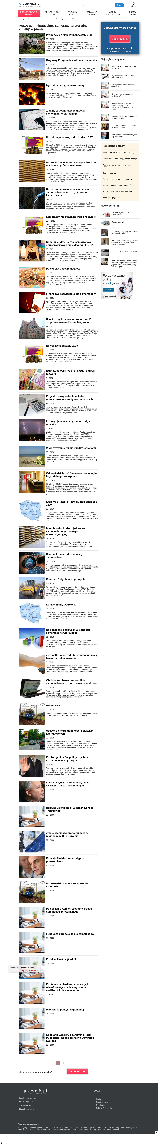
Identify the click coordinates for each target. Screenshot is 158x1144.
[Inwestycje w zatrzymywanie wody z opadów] (32, 440)
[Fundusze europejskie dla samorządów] (31, 953)
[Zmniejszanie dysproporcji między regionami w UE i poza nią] (37, 852)
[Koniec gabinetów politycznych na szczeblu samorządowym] (33, 776)
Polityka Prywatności (104, 1108)
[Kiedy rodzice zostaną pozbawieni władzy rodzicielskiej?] (104, 235)
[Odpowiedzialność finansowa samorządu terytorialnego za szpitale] (33, 492)
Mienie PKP (53, 705)
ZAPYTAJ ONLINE (77, 1071)
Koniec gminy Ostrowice (61, 604)
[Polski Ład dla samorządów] (35, 287)
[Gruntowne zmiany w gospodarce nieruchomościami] (105, 120)
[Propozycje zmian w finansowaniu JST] (35, 54)
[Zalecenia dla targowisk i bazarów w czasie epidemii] (105, 129)
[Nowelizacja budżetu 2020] (33, 364)
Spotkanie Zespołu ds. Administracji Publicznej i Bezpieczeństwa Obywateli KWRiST (70, 1037)
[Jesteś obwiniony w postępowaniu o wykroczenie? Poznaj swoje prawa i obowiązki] (105, 244)
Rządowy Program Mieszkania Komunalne (72, 60)
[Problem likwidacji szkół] (31, 978)
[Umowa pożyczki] (105, 226)
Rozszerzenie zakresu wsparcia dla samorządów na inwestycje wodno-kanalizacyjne (67, 192)
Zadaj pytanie (120, 38)
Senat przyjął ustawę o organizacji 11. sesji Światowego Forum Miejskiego (69, 321)
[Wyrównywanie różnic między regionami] (35, 467)
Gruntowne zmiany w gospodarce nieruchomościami (124, 117)
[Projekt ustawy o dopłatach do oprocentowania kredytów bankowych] (38, 415)
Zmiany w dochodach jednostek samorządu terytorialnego (65, 112)
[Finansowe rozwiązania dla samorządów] (33, 313)
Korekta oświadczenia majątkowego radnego (120, 159)
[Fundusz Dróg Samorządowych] (32, 598)
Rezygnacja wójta (109, 173)
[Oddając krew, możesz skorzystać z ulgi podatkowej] (105, 138)
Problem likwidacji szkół (61, 959)
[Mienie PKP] (35, 724)
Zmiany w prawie (92, 13)
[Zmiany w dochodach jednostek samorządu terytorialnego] (35, 129)
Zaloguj (133, 6)
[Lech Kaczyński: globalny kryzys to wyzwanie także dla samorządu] (37, 801)
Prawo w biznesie (72, 13)
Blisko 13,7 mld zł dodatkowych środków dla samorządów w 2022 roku (71, 164)
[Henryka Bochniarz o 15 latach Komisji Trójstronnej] (31, 827)
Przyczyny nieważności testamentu (124, 251)
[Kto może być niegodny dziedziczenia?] (106, 216)
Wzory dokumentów (112, 13)
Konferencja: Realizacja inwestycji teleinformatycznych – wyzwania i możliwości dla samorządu (67, 987)
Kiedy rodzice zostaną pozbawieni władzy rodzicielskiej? (124, 232)
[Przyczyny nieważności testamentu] (105, 255)
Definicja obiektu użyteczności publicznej (118, 152)
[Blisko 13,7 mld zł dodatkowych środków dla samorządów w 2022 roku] (34, 181)
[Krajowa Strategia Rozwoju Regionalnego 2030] (30, 521)
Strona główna (23, 19)
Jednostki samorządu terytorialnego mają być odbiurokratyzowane (71, 656)
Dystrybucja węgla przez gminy (65, 85)
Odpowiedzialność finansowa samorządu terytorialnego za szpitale (71, 475)
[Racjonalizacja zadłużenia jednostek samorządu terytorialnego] (33, 649)
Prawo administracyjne (48, 19)
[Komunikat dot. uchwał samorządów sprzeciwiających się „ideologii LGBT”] (33, 261)
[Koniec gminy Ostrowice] (30, 623)
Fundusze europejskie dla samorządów (70, 933)
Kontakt (99, 1099)
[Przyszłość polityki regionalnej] (31, 1028)
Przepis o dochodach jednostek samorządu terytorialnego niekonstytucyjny (65, 531)
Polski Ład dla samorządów (63, 268)
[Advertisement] (79, 1139)
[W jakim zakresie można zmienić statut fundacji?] (105, 79)
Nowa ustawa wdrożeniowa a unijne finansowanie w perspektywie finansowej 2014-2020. (123, 106)
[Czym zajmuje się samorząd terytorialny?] (105, 98)
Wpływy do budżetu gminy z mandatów (117, 185)
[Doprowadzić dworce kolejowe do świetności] (35, 902)
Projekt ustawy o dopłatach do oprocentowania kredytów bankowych (69, 398)
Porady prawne (102, 1102)
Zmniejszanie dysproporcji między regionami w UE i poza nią (67, 834)
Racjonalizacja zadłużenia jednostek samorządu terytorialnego (68, 631)
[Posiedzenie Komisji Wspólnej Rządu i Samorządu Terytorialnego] (31, 927)
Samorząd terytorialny (64, 19)
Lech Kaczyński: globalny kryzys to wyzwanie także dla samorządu (68, 784)
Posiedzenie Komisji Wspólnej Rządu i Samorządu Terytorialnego (70, 910)
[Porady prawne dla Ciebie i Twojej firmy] (117, 298)
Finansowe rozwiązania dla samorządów (71, 293)
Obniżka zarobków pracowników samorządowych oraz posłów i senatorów (71, 682)
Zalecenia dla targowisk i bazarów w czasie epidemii (124, 126)
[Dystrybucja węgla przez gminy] (33, 104)
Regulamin (100, 1105)
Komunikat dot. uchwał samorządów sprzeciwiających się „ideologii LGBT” (69, 243)
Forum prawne (133, 13)
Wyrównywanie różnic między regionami (71, 448)
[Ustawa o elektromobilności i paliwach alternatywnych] (37, 750)
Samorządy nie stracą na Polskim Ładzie (71, 216)
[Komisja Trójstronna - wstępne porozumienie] (37, 877)
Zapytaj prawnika (29, 970)
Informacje (75, 19)
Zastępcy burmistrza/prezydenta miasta (117, 179)
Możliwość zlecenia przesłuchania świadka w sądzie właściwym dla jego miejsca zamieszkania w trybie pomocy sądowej (124, 263)
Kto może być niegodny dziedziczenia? (120, 214)
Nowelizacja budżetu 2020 (62, 345)
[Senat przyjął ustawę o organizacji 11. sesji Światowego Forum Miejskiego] (33, 338)
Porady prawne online (28, 13)
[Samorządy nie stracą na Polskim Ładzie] (33, 236)
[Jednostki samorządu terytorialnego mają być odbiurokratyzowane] (37, 674)
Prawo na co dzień (52, 13)
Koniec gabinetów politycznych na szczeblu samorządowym (67, 759)
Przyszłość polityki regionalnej (65, 1009)
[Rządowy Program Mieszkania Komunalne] (32, 79)
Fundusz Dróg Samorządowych (65, 579)
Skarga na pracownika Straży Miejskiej (117, 191)
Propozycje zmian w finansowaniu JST (70, 34)
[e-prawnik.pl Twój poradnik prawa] (30, 4)
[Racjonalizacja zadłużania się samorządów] (33, 573)
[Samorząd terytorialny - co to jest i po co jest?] (105, 70)
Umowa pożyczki (117, 222)
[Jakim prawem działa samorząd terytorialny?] (105, 89)
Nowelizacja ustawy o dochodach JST (69, 137)
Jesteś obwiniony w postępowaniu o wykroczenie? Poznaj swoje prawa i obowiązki (124, 242)
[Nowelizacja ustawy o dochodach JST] (33, 156)
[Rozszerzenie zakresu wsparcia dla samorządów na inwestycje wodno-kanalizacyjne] (37, 208)
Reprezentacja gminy (111, 198)
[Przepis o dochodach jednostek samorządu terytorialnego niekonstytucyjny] (33, 547)
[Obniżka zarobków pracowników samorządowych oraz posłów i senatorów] (33, 699)
